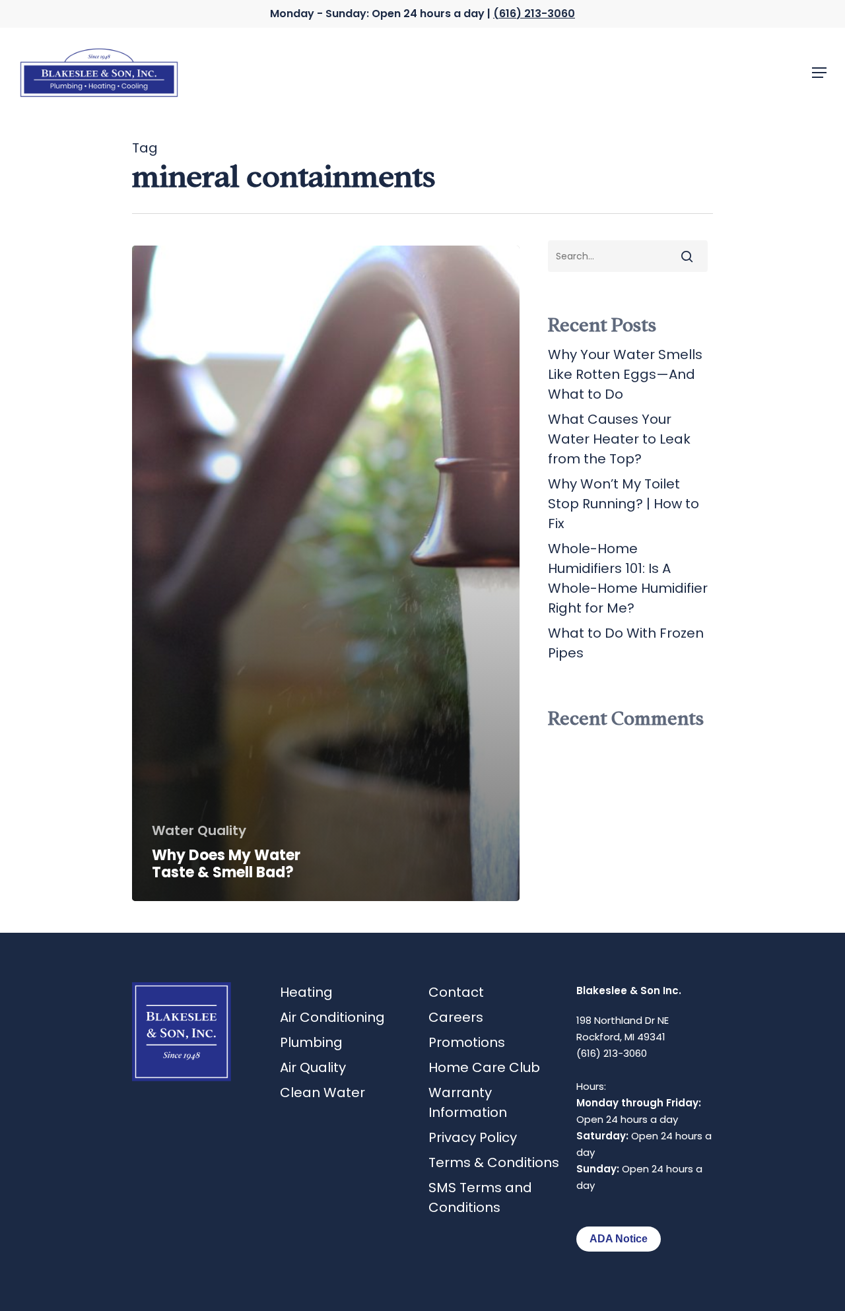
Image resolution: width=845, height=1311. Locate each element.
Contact (456, 992)
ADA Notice (619, 1238)
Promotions (466, 1042)
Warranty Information (467, 1102)
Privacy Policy (472, 1137)
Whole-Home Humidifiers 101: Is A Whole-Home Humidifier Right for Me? (628, 578)
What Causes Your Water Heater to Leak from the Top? (619, 439)
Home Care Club (484, 1067)
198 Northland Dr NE (622, 1020)
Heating (306, 992)
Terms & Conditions (493, 1162)
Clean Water (322, 1092)
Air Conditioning (332, 1017)
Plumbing (311, 1042)
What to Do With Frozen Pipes (626, 643)
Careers (455, 1017)
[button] (819, 72)
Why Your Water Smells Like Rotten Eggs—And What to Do (625, 374)
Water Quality (199, 830)
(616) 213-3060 (534, 13)
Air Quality (313, 1067)
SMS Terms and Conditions (480, 1197)
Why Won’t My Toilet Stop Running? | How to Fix (623, 504)
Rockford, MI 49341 (620, 1037)
